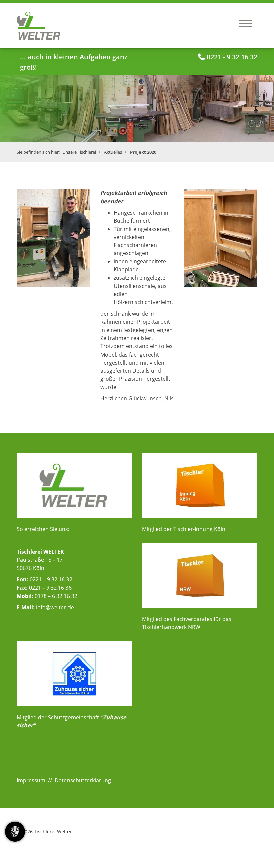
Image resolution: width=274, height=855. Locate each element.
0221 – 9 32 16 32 (51, 579)
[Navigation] (245, 23)
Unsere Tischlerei (79, 152)
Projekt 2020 (143, 152)
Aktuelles (113, 152)
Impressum (31, 780)
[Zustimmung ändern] (15, 832)
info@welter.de (55, 607)
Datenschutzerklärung (83, 780)
